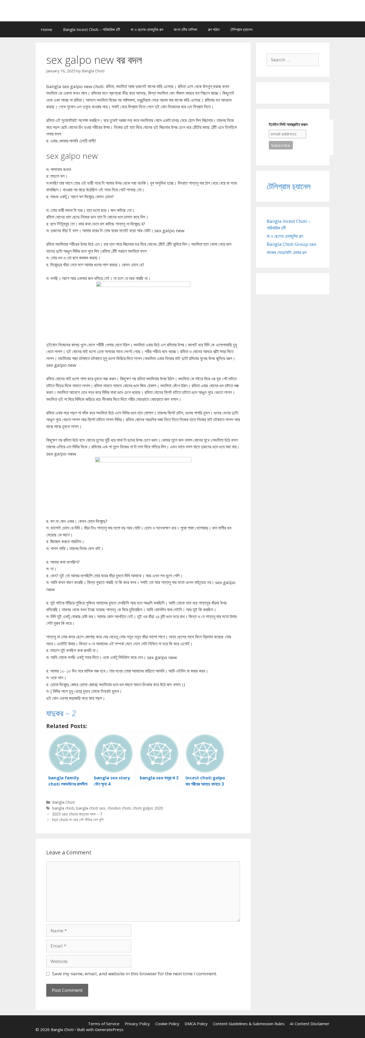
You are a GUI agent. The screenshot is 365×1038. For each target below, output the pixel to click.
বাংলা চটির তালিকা (185, 29)
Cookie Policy (167, 1023)
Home (46, 29)
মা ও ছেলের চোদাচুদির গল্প (147, 29)
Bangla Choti (63, 802)
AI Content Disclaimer (309, 1023)
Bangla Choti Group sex (291, 244)
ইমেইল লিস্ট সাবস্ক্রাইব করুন (288, 124)
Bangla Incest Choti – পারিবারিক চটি (91, 29)
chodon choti (119, 808)
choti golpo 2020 (148, 808)
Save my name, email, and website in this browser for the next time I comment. (134, 973)
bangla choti (63, 808)
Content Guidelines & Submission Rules (249, 1023)
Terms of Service (103, 1023)
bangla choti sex (90, 808)
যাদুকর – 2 (61, 713)
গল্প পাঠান (214, 29)
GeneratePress (109, 1029)
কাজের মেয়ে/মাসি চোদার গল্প (286, 252)
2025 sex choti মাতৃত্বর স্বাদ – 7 (77, 813)
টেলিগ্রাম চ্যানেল (241, 29)
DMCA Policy (196, 1023)
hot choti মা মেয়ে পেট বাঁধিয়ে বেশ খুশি (77, 819)
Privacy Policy (137, 1023)
